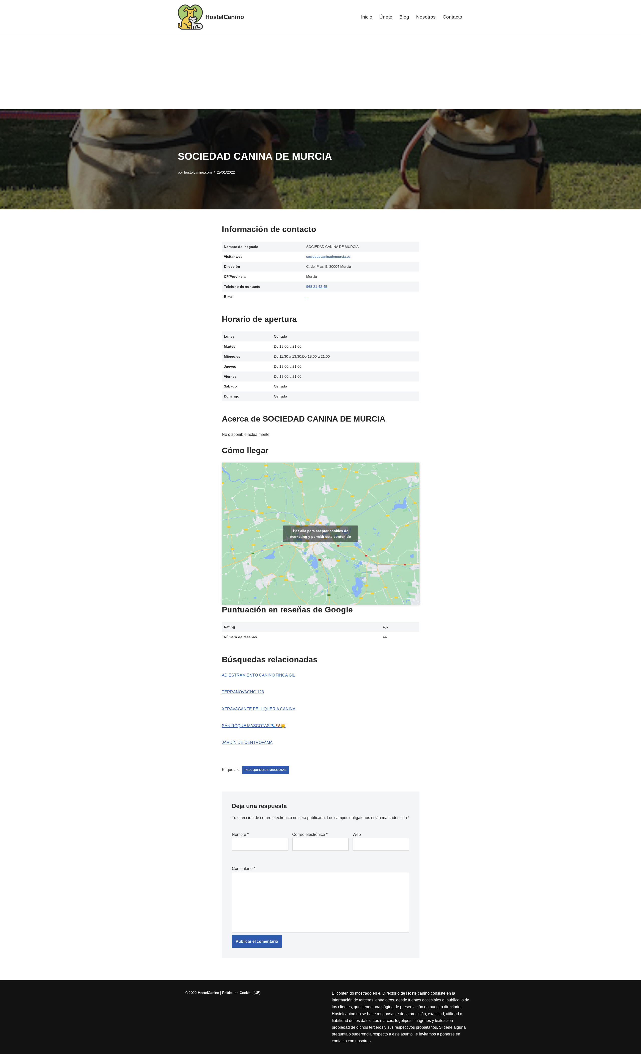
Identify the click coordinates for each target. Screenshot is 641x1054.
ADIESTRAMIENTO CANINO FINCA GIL (258, 675)
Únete (385, 17)
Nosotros (426, 17)
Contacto (452, 17)
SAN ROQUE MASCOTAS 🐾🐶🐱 (254, 726)
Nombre (240, 834)
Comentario (243, 868)
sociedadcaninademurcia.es (328, 256)
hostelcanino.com (198, 172)
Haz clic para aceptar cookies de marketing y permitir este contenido (320, 534)
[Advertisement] (320, 72)
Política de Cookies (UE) (241, 993)
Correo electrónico (310, 834)
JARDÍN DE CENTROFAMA (247, 742)
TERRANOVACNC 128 (243, 692)
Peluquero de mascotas (265, 770)
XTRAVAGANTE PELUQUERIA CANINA (258, 709)
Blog (404, 17)
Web (357, 834)
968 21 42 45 (316, 287)
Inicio (366, 17)
